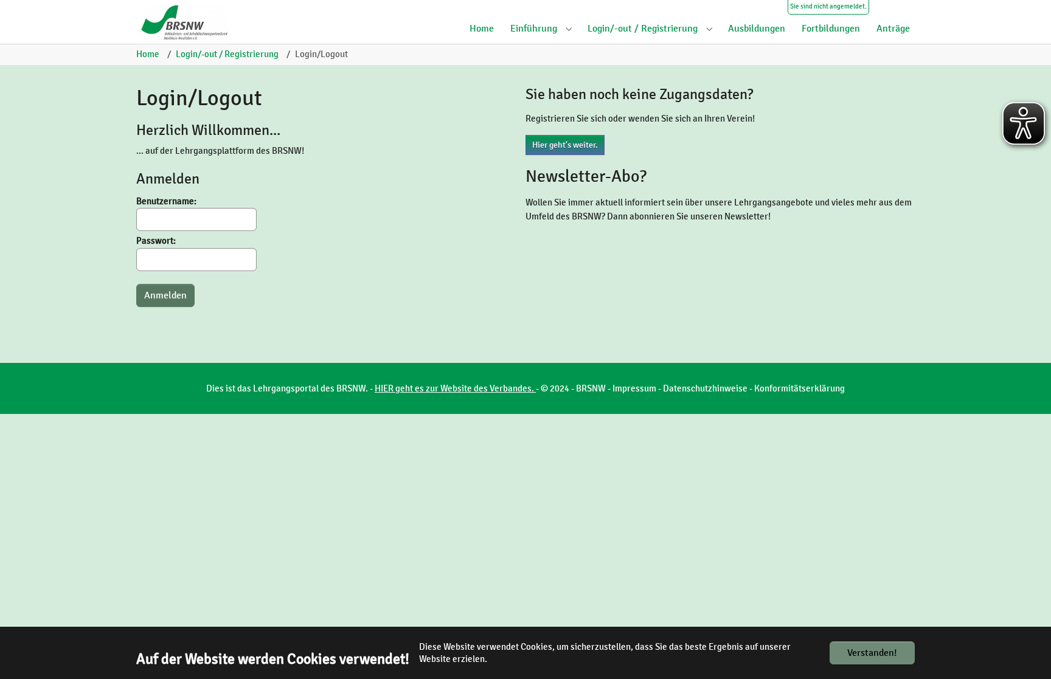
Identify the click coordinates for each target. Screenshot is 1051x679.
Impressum (634, 388)
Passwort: (156, 240)
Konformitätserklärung (799, 388)
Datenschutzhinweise (705, 388)
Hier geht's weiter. (565, 145)
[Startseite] (188, 22)
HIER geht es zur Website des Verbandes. (455, 388)
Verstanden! (872, 653)
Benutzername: (166, 201)
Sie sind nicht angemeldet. (828, 6)
